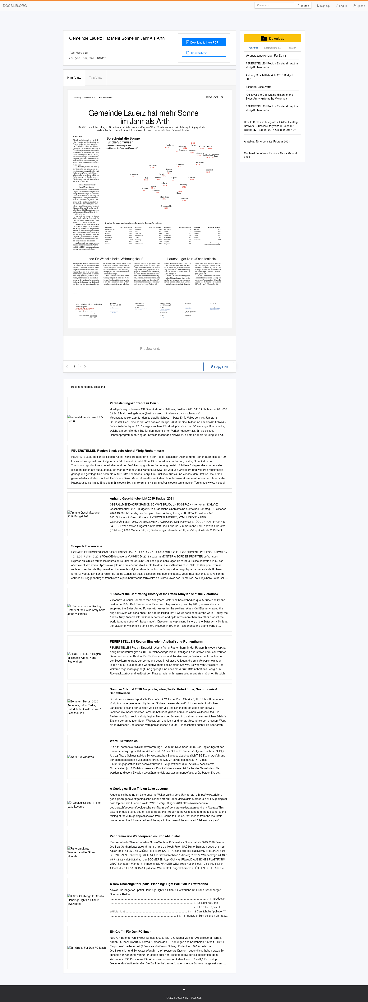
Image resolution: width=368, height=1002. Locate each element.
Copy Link (220, 367)
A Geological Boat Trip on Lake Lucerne (139, 788)
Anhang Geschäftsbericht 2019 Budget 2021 (142, 498)
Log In (342, 6)
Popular (292, 47)
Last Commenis (272, 47)
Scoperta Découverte (86, 546)
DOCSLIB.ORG (15, 5)
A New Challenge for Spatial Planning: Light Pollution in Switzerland (159, 884)
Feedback (196, 997)
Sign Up (324, 6)
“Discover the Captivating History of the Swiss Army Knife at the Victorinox (164, 594)
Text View (95, 77)
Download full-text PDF (204, 42)
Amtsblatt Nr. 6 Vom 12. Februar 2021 (267, 141)
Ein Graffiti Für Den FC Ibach (130, 932)
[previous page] (67, 366)
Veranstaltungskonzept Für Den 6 (134, 403)
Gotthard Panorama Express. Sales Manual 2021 (270, 155)
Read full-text (198, 53)
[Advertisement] (184, 21)
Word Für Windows (124, 741)
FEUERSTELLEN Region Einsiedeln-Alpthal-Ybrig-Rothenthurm (117, 451)
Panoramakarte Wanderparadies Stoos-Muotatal (145, 836)
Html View (74, 77)
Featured (253, 47)
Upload (360, 6)
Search (304, 5)
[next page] (85, 366)
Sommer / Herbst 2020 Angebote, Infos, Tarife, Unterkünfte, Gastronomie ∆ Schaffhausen (163, 691)
